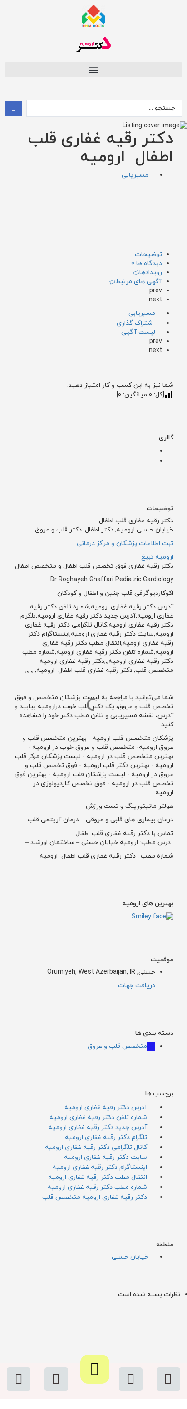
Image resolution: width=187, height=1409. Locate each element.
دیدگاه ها (146, 263)
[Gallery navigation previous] (152, 451)
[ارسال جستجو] (13, 108)
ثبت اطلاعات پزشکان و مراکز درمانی (125, 543)
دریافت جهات (136, 985)
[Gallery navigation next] (152, 461)
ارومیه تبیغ (157, 557)
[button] (93, 69)
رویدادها (150, 272)
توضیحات (148, 254)
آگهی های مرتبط (138, 281)
